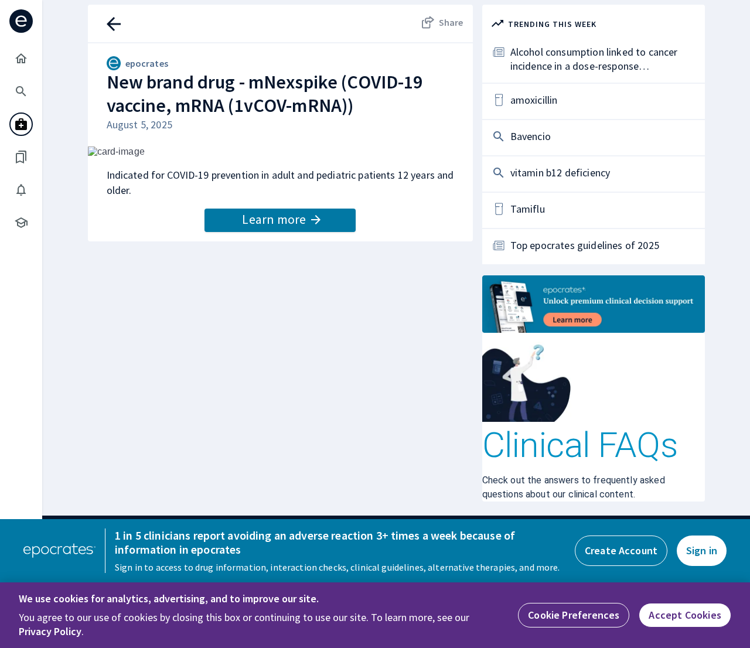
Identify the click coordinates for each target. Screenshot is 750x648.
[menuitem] (21, 58)
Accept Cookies (685, 615)
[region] (375, 615)
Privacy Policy (50, 631)
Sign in (701, 550)
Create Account (621, 550)
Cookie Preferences (573, 615)
